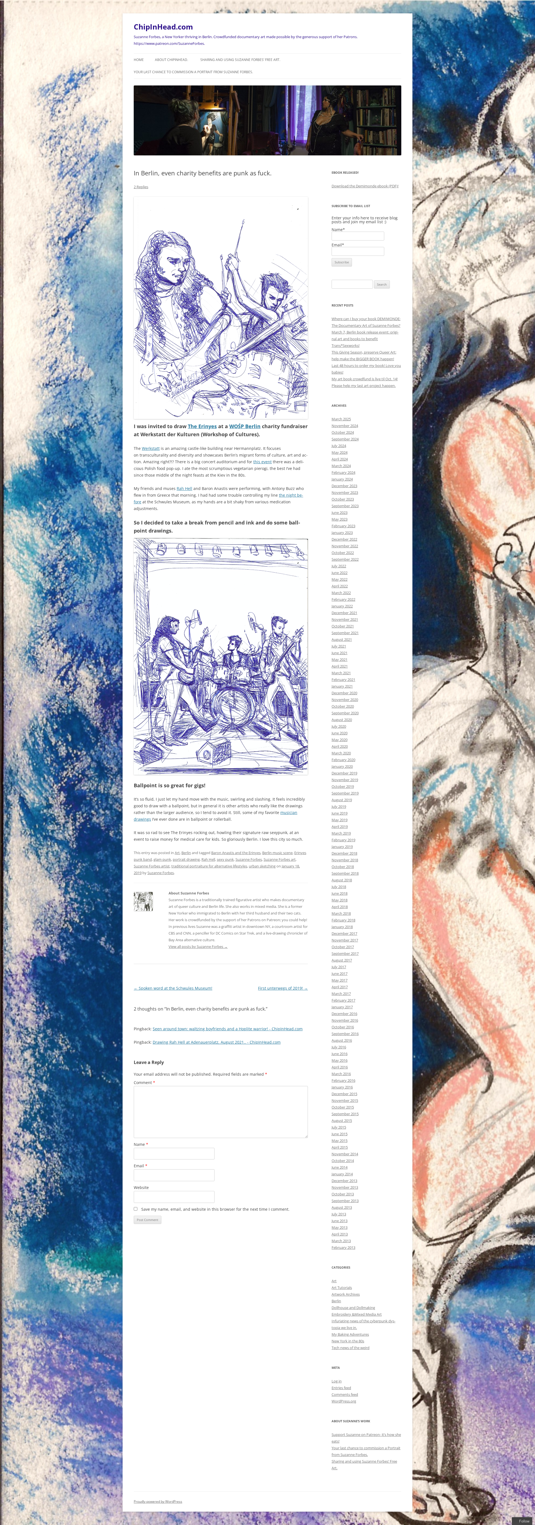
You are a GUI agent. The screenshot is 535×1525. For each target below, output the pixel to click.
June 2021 (339, 652)
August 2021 (342, 639)
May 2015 (339, 1140)
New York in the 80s (348, 1340)
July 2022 (339, 565)
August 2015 (342, 1120)
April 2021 (340, 666)
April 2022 (340, 586)
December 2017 (344, 933)
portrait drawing (186, 859)
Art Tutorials (342, 1287)
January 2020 (342, 766)
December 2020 (344, 692)
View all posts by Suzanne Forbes (198, 946)
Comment (144, 1082)
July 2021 (339, 646)
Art (177, 852)
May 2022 (339, 579)
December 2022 (344, 539)
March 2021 (341, 672)
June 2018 (339, 893)
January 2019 (342, 846)
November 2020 (345, 699)
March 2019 (341, 833)
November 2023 (345, 492)
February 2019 (343, 839)
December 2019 (344, 773)
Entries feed (341, 1387)
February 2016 (343, 1080)
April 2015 (340, 1147)
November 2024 (345, 425)
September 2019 (345, 793)
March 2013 (341, 1240)
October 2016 (343, 1026)
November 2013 (345, 1187)
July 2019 (339, 806)
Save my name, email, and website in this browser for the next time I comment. (215, 1209)
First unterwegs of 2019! (283, 988)
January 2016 (342, 1087)
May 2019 (339, 819)
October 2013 (343, 1194)
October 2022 (343, 552)
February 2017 (343, 1000)
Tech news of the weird (350, 1347)
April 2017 (340, 986)
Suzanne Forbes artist (152, 866)
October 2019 (343, 786)
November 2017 (345, 940)
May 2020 (339, 739)
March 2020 (341, 753)
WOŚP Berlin (245, 426)
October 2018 (343, 866)
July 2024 (339, 445)
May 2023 (339, 519)
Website (141, 1187)
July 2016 (339, 1047)
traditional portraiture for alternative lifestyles (209, 866)
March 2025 (341, 418)
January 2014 (342, 1173)
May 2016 (339, 1060)
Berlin (186, 852)
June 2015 (339, 1133)
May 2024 (339, 452)
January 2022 (342, 606)
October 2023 (343, 499)
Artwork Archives (346, 1294)
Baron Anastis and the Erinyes (236, 852)
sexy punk (225, 859)
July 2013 (339, 1214)
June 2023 (339, 512)
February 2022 (343, 599)
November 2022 (345, 545)
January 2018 (342, 926)
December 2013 (344, 1180)
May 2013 (339, 1227)
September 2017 (345, 953)
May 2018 (339, 900)
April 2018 (340, 906)
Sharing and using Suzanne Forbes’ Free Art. (240, 59)
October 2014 (343, 1160)
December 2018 (344, 853)
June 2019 (339, 813)
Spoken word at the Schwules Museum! (173, 988)
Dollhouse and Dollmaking (353, 1307)
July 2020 (339, 726)
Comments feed (345, 1394)
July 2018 (339, 886)
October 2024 (343, 432)
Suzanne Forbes (248, 859)
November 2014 (345, 1153)
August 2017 (342, 960)
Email (140, 1165)
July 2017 (339, 966)
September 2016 (345, 1033)
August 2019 (342, 799)
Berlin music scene (277, 852)
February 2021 (343, 679)
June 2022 (339, 572)
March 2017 (341, 993)
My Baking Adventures (350, 1334)
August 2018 (342, 879)
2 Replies (141, 186)
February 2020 (343, 759)
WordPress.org (344, 1401)
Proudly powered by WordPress (158, 1501)
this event (262, 461)
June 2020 (339, 732)
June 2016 (339, 1053)
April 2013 (340, 1234)
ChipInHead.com (163, 27)
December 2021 (344, 612)
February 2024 (343, 472)
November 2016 (345, 1020)
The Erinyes (202, 426)
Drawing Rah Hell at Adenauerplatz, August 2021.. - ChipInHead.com (217, 1042)
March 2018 (341, 913)
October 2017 (343, 946)
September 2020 (345, 712)
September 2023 (345, 505)
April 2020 (340, 746)
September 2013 (345, 1200)
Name (141, 1144)
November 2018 (345, 859)
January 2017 (342, 1006)
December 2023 (344, 485)
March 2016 (341, 1073)
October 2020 (343, 706)
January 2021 (342, 686)
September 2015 (345, 1113)
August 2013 (342, 1207)
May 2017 (339, 980)
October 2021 (343, 626)
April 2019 (340, 826)
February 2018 (343, 920)
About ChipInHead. (171, 59)
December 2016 (344, 1013)
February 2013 (343, 1247)
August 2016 (342, 1040)
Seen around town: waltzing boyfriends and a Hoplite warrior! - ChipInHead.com (228, 1028)
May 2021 (339, 659)
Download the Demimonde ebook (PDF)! (365, 185)
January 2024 (342, 479)
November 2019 (345, 779)
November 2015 (345, 1100)
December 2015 (344, 1093)
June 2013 (339, 1220)
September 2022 (345, 559)
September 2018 (345, 873)
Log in (337, 1381)
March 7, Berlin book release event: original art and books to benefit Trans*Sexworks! (365, 339)
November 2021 (345, 619)
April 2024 (340, 459)
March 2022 (341, 592)
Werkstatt (151, 448)
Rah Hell (184, 488)
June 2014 (339, 1167)
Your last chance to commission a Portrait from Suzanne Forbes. (193, 72)
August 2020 (342, 719)
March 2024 (341, 465)
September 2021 (345, 632)
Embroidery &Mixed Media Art (357, 1314)
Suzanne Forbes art (280, 859)
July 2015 (339, 1127)
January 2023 (342, 532)
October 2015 (343, 1107)
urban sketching (262, 866)
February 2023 (343, 525)
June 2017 (339, 973)
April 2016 (340, 1067)
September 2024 (345, 439)
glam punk (162, 859)
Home (139, 59)
